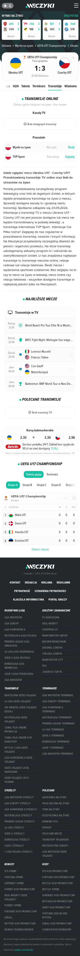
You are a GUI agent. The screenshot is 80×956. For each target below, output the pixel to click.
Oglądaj (70, 157)
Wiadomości (72, 86)
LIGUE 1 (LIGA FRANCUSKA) (18, 674)
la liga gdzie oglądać (17, 701)
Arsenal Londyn (52, 647)
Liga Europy (11, 623)
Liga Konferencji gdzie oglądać (18, 760)
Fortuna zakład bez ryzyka (54, 915)
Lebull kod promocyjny (57, 923)
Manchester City (52, 660)
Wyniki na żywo (12, 16)
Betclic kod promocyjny (57, 883)
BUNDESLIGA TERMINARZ (56, 741)
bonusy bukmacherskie (19, 929)
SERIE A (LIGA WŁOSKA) (17, 658)
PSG (44, 666)
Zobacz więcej (40, 549)
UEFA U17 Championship (51, 45)
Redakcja (31, 582)
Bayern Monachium (54, 641)
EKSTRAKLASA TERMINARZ (57, 717)
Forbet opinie (12, 905)
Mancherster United (55, 635)
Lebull (8, 917)
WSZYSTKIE (71, 16)
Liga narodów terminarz (57, 754)
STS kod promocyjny (55, 871)
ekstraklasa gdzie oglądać (15, 719)
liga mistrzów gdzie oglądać (54, 854)
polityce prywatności (24, 950)
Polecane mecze (52, 833)
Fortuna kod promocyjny (58, 877)
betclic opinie (50, 889)
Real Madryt (50, 623)
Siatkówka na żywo (54, 797)
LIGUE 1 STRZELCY (14, 845)
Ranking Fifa (50, 821)
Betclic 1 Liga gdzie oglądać (16, 750)
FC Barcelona (50, 617)
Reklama (46, 582)
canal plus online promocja (15, 729)
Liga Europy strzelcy (17, 803)
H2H (16, 86)
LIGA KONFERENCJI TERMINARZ (52, 709)
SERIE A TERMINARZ (53, 735)
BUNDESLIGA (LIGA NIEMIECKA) (14, 666)
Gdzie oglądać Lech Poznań (16, 780)
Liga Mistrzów (13, 617)
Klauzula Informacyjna (28, 599)
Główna (6, 45)
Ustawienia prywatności (50, 591)
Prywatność (22, 591)
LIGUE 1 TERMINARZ (53, 747)
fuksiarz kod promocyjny (20, 911)
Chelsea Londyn (52, 654)
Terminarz (38, 86)
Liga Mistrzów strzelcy (19, 797)
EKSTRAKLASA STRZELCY (18, 815)
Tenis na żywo (51, 809)
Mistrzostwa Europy (55, 845)
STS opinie (10, 871)
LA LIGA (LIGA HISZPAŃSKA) (19, 652)
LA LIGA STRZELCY (14, 827)
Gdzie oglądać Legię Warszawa (16, 770)
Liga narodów (13, 680)
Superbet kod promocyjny (58, 895)
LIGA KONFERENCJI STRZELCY (20, 809)
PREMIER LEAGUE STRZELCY (19, 821)
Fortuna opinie (13, 877)
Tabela (25, 86)
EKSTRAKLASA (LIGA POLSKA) (20, 635)
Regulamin (63, 582)
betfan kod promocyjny (57, 901)
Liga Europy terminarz (56, 701)
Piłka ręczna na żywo (55, 803)
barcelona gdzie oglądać (20, 695)
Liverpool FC (50, 629)
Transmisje (55, 86)
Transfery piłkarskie (55, 839)
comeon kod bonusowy (57, 929)
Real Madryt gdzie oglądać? (15, 897)
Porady (47, 827)
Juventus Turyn (52, 672)
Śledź (71, 147)
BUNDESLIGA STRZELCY (17, 839)
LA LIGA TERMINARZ (53, 729)
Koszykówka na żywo (55, 815)
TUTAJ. (54, 448)
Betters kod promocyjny (20, 923)
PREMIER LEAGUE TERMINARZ (58, 723)
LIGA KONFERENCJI (14, 629)
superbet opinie (14, 883)
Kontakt (15, 582)
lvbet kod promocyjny (56, 907)
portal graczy (57, 599)
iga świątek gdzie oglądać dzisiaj (20, 709)
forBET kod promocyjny (19, 889)
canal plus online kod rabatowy (18, 739)
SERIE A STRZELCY (14, 833)
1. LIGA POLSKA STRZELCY (18, 852)
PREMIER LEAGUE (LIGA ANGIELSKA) (17, 643)
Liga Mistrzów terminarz (57, 695)
